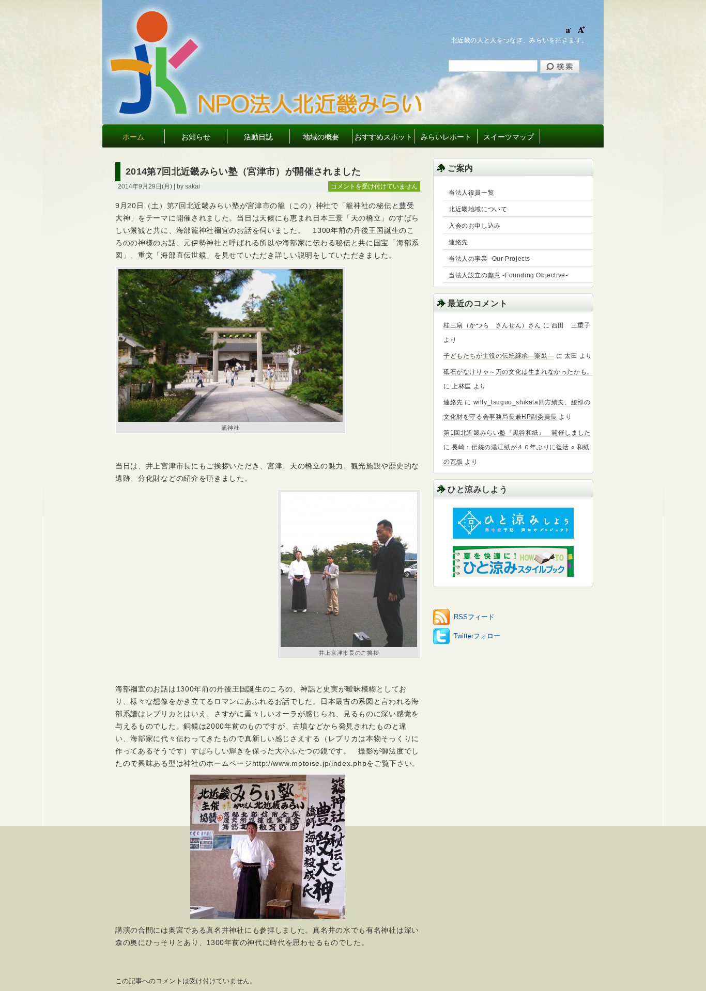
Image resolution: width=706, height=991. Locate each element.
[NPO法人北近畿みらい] (310, 113)
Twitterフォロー (477, 636)
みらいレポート (446, 137)
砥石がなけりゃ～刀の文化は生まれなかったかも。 (518, 371)
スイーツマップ (508, 137)
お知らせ (195, 137)
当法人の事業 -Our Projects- (491, 258)
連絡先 (458, 242)
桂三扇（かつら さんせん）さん (492, 325)
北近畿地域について (478, 209)
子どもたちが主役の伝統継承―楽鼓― (498, 355)
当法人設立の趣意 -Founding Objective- (508, 275)
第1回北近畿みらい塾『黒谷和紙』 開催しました (517, 432)
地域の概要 (321, 137)
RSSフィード (474, 617)
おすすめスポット (383, 137)
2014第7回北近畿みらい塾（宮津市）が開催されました (243, 171)
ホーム (133, 137)
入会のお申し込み (475, 225)
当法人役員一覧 (471, 192)
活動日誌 (258, 137)
